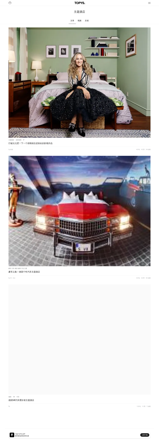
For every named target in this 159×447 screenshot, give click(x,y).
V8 (14, 397)
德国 (9, 397)
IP (23, 140)
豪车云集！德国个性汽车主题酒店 (24, 272)
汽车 (18, 397)
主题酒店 (11, 140)
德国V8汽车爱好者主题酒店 (21, 400)
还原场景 (18, 140)
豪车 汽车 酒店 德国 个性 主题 (17, 268)
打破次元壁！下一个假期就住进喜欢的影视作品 (30, 143)
